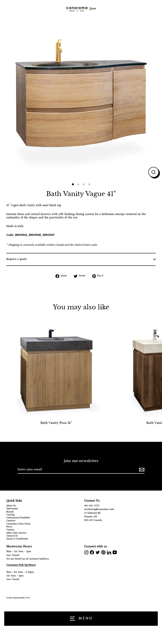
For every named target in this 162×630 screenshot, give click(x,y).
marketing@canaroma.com (99, 509)
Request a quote (16, 259)
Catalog (10, 515)
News (9, 527)
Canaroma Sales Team (18, 524)
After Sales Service (16, 533)
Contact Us (12, 536)
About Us (11, 505)
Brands (10, 512)
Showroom (12, 508)
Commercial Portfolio (18, 517)
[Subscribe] (141, 470)
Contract (10, 520)
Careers (10, 530)
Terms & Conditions (17, 539)
